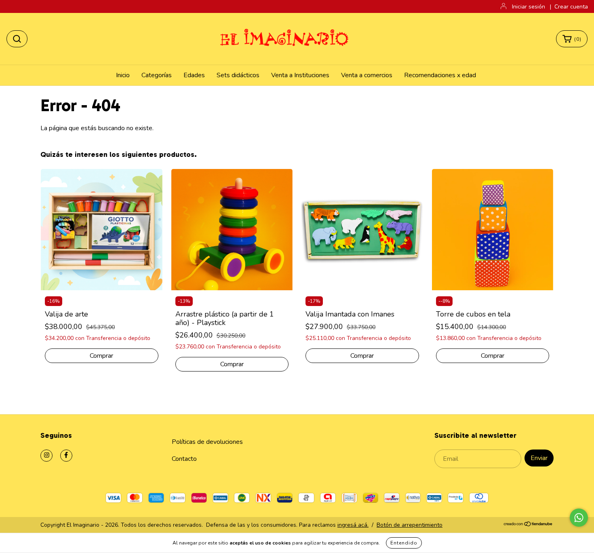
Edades (194, 75)
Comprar (232, 364)
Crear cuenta (571, 7)
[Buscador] (16, 38)
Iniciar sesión (528, 7)
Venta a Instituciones (300, 75)
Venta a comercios (366, 75)
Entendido (403, 543)
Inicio (123, 75)
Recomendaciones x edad (440, 75)
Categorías (156, 75)
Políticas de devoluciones (207, 441)
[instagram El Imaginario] (46, 456)
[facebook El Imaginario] (66, 456)
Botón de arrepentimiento (409, 525)
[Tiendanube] (528, 525)
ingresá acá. (353, 525)
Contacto (184, 458)
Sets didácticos (238, 75)
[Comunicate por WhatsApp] (579, 518)
